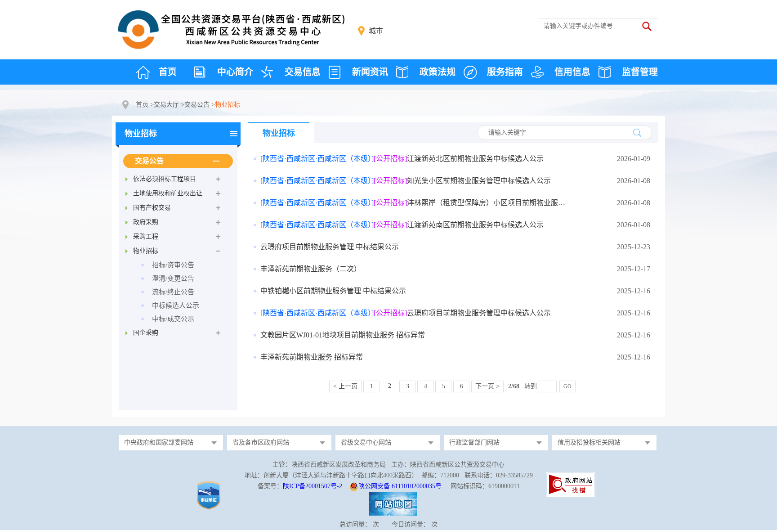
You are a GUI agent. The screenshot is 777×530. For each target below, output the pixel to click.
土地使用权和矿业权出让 (167, 193)
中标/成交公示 (173, 319)
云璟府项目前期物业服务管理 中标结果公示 (329, 247)
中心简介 (235, 72)
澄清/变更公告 (173, 278)
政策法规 (437, 72)
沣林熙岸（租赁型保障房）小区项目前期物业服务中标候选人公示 (416, 203)
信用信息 (572, 72)
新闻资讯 (370, 72)
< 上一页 (345, 386)
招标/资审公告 (173, 265)
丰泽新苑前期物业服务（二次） (310, 269)
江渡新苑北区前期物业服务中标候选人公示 (402, 158)
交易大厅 (166, 104)
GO (567, 386)
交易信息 (303, 72)
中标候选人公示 (175, 305)
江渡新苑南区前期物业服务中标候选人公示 (402, 225)
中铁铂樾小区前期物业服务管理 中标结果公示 (333, 291)
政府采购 (145, 222)
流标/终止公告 (173, 292)
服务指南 (505, 72)
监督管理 (640, 72)
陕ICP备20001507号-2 (312, 486)
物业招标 (141, 133)
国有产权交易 (152, 207)
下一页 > (487, 386)
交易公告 (197, 104)
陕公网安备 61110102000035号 (400, 486)
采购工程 (145, 236)
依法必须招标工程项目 (164, 178)
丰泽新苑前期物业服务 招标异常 (311, 357)
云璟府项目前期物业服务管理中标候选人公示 (405, 313)
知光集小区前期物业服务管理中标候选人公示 (405, 180)
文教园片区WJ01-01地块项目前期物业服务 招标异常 (342, 335)
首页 (168, 72)
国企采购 (145, 332)
